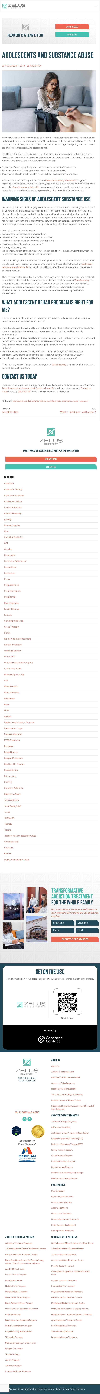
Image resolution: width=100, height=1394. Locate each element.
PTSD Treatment (12, 740)
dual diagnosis (54, 401)
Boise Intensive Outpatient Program (21, 1320)
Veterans (8, 848)
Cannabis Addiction (13, 537)
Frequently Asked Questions (63, 1089)
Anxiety (7, 519)
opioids (7, 716)
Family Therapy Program (62, 1150)
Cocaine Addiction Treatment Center (67, 1260)
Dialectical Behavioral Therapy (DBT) (67, 1144)
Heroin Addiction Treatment (17, 639)
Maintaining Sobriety (14, 675)
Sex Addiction (11, 770)
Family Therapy (11, 609)
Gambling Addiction (13, 621)
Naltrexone (9, 699)
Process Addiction (13, 734)
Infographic (9, 657)
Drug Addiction (11, 585)
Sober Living (10, 776)
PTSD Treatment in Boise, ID (63, 1225)
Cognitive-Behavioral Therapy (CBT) (67, 1139)
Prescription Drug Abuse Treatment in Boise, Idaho (70, 1273)
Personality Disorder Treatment (65, 1219)
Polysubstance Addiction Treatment (67, 1292)
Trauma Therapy (12, 1354)
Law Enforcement (12, 669)
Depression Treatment (61, 1214)
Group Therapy (11, 627)
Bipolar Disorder (12, 525)
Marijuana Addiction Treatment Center (68, 1303)
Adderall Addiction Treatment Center (67, 1249)
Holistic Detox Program (15, 1286)
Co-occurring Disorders (61, 1202)
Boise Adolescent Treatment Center (21, 1255)
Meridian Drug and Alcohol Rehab (66, 1100)
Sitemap (81, 1389)
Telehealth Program (14, 1337)
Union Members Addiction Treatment (21, 1309)
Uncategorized (11, 842)
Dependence (10, 567)
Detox (7, 579)
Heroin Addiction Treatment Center (66, 1297)
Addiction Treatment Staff (62, 1072)
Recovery (8, 746)
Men (6, 681)
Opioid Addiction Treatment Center (66, 1320)
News (6, 705)
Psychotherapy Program (62, 1167)
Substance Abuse (12, 794)
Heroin (7, 633)
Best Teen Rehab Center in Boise (65, 1078)
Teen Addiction (11, 800)
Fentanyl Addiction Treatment (64, 1337)
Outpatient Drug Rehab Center (18, 1332)
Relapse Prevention (13, 758)
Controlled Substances (15, 561)
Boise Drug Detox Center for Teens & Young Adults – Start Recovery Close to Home (24, 1261)
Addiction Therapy (13, 490)
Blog (6, 531)
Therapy (8, 824)
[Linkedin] (29, 1119)
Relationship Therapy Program (64, 1178)
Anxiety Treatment (59, 1208)
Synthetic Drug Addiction (62, 1332)
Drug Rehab (9, 597)
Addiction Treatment (14, 495)
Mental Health (11, 687)
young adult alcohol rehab (16, 860)
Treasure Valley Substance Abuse (20, 836)
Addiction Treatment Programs (18, 1243)
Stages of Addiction (13, 788)
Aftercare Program (13, 1366)
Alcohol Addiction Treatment (63, 1255)
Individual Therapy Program (63, 1161)
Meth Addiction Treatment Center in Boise (69, 1309)
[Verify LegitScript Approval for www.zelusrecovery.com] (16, 1135)
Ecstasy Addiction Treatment (64, 1280)
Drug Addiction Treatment (62, 1266)
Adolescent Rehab (13, 501)
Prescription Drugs (13, 728)
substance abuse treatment (75, 401)
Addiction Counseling (60, 1127)
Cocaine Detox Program (15, 1275)
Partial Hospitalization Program (19, 722)
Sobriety (8, 782)
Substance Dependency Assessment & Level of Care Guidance (72, 1107)
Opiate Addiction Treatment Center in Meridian (71, 1315)
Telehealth (9, 818)
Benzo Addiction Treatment (63, 1286)
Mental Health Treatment (62, 1197)
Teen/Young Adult (12, 806)
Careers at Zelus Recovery (63, 1083)
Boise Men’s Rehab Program (17, 1297)
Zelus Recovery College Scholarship (67, 1095)
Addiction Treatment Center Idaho (43, 1389)
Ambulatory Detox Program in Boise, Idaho (69, 1133)
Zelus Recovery (18, 1389)
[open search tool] (91, 6)
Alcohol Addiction (13, 508)
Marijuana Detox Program (16, 1292)
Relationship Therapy (14, 764)
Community (9, 555)
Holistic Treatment (13, 645)
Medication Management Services (20, 1343)
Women (7, 854)
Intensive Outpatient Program (18, 663)
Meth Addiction (11, 692)
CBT (6, 543)
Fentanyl (8, 615)
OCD (6, 711)
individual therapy (13, 651)
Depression (9, 573)
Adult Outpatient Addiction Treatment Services (25, 1249)
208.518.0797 (24, 392)
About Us (55, 1066)
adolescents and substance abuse (29, 401)
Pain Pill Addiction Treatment (63, 1326)
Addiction (35, 66)
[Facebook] (24, 1119)
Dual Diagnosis (11, 603)
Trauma (7, 830)
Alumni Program (12, 1360)
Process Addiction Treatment (18, 1371)
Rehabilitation (11, 752)
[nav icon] (96, 6)
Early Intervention (13, 1315)
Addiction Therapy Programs (64, 1122)
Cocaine (8, 549)
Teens (7, 812)
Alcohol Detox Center (14, 1269)
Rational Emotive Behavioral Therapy (67, 1173)
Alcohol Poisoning (13, 513)
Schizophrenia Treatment (62, 1231)
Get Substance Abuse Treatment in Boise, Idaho (72, 1243)
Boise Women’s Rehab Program (19, 1303)
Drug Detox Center (13, 1280)
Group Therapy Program (62, 1156)
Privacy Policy (69, 1389)
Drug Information (12, 591)
